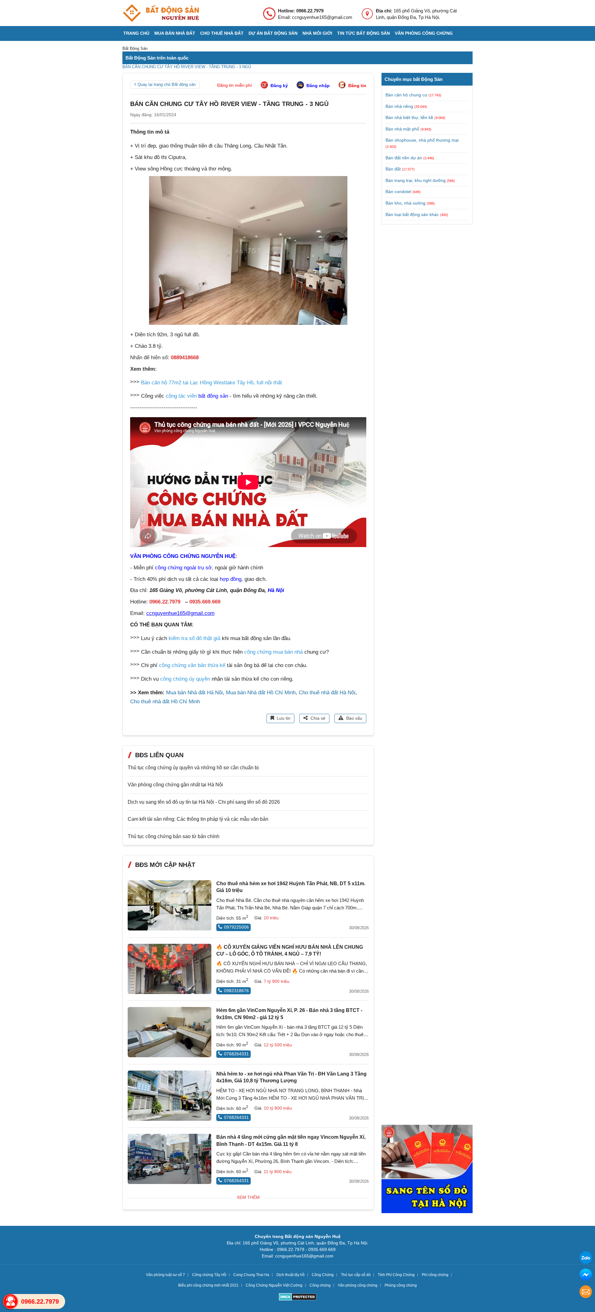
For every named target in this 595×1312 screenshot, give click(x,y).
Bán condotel (398, 191)
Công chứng (320, 1285)
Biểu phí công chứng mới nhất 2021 (208, 1285)
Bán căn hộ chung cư (406, 94)
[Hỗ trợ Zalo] (586, 1259)
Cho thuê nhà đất (222, 33)
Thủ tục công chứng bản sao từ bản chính (173, 836)
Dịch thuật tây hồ (290, 1275)
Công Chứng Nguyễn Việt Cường (274, 1285)
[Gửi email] (586, 1293)
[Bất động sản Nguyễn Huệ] (160, 13)
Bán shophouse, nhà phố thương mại (422, 140)
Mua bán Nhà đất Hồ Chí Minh (261, 693)
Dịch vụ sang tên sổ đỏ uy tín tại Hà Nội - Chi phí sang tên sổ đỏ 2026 (204, 802)
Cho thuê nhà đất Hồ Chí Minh (165, 702)
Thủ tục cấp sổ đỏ (356, 1275)
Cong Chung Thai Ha (251, 1275)
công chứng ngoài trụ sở (183, 568)
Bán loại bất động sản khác (412, 214)
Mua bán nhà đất (174, 33)
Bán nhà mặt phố (402, 128)
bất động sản (213, 396)
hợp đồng (230, 579)
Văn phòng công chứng (424, 33)
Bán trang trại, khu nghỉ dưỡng (416, 180)
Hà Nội (276, 590)
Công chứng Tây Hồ (209, 1275)
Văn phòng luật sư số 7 (165, 1275)
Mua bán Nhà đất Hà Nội (194, 693)
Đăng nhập (318, 85)
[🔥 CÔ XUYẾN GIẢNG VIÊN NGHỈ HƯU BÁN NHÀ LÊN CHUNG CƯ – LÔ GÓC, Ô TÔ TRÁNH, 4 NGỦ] (169, 969)
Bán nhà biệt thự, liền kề (409, 117)
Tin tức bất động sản (363, 33)
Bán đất (393, 168)
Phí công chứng (435, 1275)
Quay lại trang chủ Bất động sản (167, 84)
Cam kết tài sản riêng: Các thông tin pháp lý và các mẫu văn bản (198, 819)
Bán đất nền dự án (404, 157)
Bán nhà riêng (399, 106)
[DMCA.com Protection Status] (297, 1297)
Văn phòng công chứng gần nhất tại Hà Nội (175, 784)
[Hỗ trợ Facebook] (586, 1276)
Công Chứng (323, 1275)
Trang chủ (136, 33)
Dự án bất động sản (273, 33)
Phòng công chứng (401, 1285)
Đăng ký (279, 85)
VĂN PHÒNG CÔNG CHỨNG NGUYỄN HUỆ (183, 556)
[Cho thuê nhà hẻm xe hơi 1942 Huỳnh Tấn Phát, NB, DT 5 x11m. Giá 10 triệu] (169, 905)
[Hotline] (10, 1301)
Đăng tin (357, 85)
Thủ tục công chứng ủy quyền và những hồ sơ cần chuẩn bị (193, 767)
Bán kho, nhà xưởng (405, 203)
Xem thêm (248, 1197)
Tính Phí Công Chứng (396, 1275)
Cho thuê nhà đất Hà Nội (327, 693)
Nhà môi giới (317, 33)
